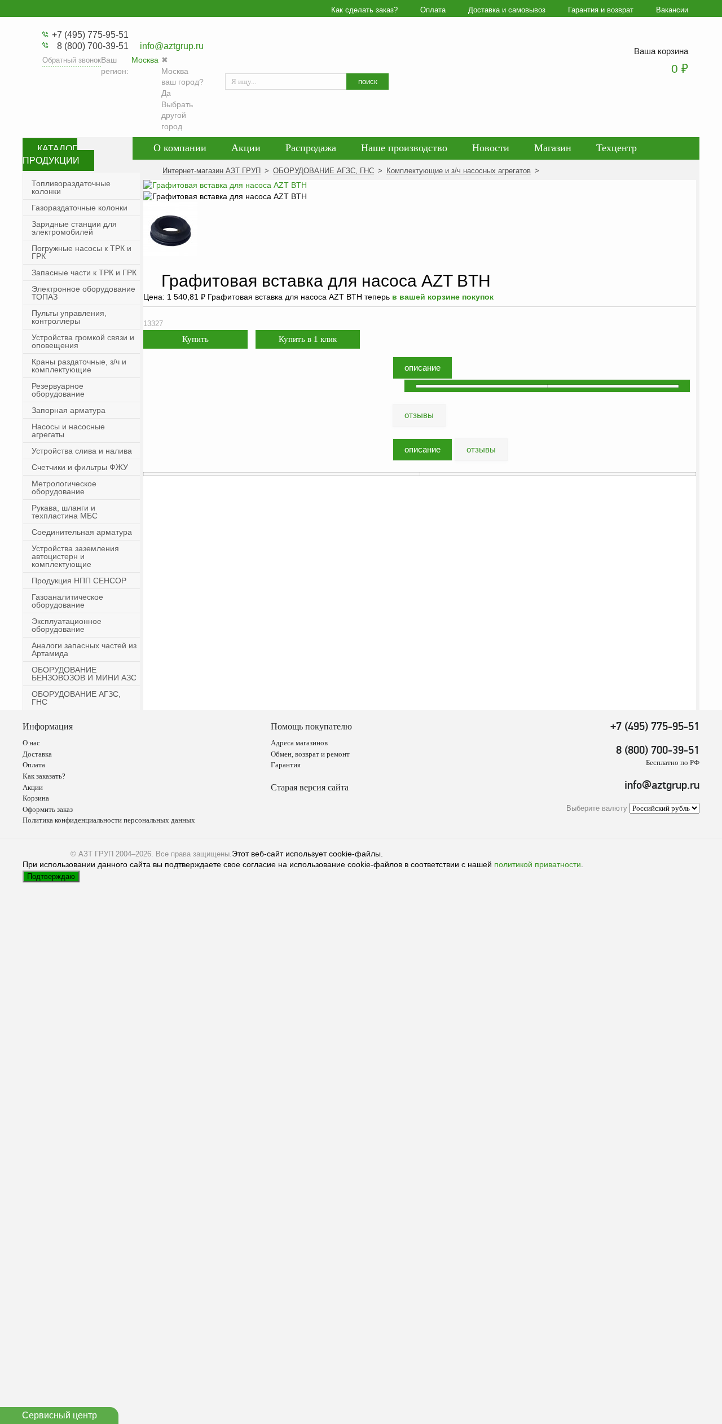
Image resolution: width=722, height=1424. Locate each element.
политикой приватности (537, 864)
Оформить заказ (48, 809)
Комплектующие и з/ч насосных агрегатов (458, 171)
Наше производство (404, 147)
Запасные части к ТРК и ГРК (84, 272)
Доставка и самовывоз (506, 10)
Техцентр (616, 147)
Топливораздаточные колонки (71, 187)
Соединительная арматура (82, 532)
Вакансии (672, 10)
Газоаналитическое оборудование (67, 600)
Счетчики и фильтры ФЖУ (80, 467)
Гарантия (286, 765)
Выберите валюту (596, 808)
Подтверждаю (51, 876)
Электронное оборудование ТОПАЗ (83, 292)
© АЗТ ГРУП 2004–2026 (111, 854)
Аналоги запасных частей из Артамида (84, 649)
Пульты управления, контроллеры (69, 317)
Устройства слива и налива (82, 450)
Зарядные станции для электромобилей (74, 227)
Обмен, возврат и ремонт (310, 754)
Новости (490, 147)
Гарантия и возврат (600, 10)
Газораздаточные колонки (79, 207)
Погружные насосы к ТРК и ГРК (81, 252)
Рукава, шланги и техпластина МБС (65, 511)
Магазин (552, 147)
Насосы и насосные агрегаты (68, 430)
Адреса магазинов (299, 743)
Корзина (36, 798)
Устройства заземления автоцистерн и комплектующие (75, 556)
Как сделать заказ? (364, 10)
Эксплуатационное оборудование (67, 625)
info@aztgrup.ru (172, 46)
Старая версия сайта (310, 787)
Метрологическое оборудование (64, 487)
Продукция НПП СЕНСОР (79, 580)
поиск (367, 81)
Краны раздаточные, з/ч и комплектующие (79, 365)
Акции (246, 147)
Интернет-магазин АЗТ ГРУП (211, 171)
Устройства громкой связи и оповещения (83, 341)
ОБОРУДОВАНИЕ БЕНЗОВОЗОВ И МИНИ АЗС (84, 673)
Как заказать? (44, 776)
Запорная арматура (68, 410)
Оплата (433, 10)
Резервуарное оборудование (58, 389)
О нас (31, 743)
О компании (179, 147)
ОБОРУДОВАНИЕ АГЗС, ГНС (76, 697)
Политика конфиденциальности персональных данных (109, 820)
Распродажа (310, 147)
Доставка (37, 754)
